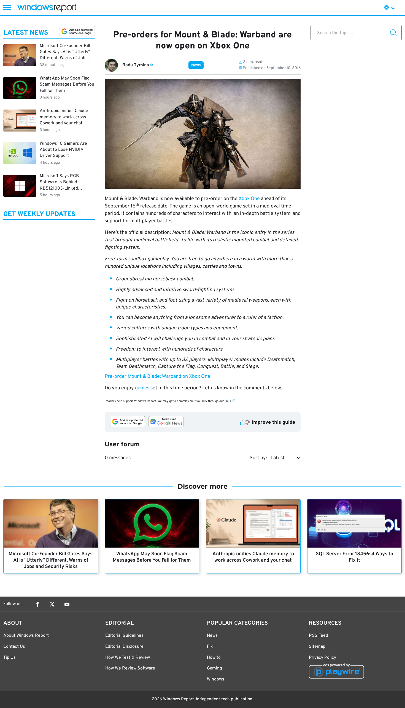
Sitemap (317, 646)
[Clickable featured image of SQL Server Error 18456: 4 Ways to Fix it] (354, 523)
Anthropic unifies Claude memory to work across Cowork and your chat (253, 557)
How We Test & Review (127, 657)
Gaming (214, 668)
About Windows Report (26, 635)
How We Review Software (130, 668)
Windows (215, 679)
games (142, 388)
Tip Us (9, 657)
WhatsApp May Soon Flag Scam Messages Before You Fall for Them (152, 557)
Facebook (37, 604)
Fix (210, 646)
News (196, 65)
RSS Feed (318, 635)
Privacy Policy (322, 657)
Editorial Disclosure (124, 646)
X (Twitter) (52, 604)
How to (214, 657)
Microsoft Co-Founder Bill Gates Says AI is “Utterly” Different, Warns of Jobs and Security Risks (51, 560)
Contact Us (14, 646)
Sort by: (258, 458)
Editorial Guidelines (124, 635)
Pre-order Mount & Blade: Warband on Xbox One (157, 376)
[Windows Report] (46, 7)
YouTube (66, 604)
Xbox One (249, 199)
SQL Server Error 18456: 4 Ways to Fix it (354, 557)
